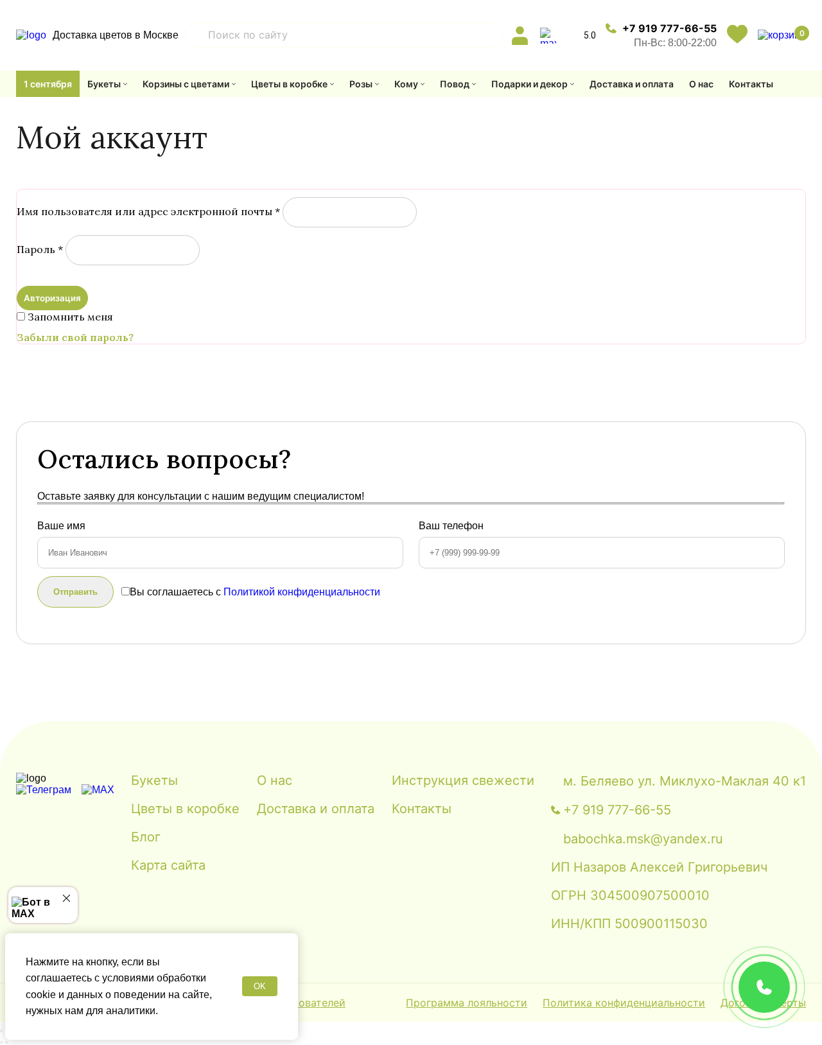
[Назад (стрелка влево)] (1, 1042)
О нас (701, 83)
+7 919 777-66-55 (669, 28)
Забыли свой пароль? (75, 337)
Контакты (751, 83)
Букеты (104, 83)
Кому (406, 83)
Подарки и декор (529, 83)
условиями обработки (154, 977)
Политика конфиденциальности (624, 1002)
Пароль (40, 249)
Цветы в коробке (289, 83)
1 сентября (48, 83)
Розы (360, 83)
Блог (146, 837)
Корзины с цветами (186, 83)
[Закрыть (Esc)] (1, 1031)
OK (260, 986)
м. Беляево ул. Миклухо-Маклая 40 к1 (684, 781)
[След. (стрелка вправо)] (6, 1042)
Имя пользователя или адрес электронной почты (148, 211)
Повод (454, 83)
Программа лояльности (466, 1002)
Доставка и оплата (632, 83)
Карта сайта (168, 865)
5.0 (590, 35)
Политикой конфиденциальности (301, 591)
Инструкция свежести (463, 780)
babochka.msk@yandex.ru (643, 839)
